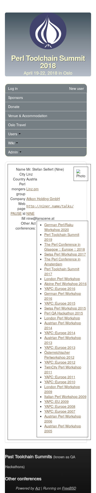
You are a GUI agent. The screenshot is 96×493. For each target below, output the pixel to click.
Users (13, 133)
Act (37, 488)
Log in (13, 88)
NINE (30, 213)
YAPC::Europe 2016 (59, 288)
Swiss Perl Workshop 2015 (65, 308)
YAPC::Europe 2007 (59, 411)
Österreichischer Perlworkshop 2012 (59, 355)
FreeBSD (69, 488)
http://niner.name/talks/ (50, 206)
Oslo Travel (17, 124)
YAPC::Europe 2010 (59, 381)
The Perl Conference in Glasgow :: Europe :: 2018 (64, 247)
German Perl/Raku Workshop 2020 (58, 227)
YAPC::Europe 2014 (59, 332)
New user (76, 88)
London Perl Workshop (62, 278)
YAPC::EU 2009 (56, 401)
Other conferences (23, 478)
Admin (13, 152)
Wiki (12, 142)
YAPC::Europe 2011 (59, 376)
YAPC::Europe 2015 (59, 303)
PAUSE (16, 213)
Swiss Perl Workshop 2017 (65, 254)
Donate (13, 106)
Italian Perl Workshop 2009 (65, 396)
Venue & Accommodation (27, 115)
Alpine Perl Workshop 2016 (65, 283)
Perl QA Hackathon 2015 (63, 313)
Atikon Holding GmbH (43, 198)
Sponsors (15, 97)
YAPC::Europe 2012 (59, 362)
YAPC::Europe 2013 (59, 347)
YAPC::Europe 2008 (59, 406)
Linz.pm (32, 188)
